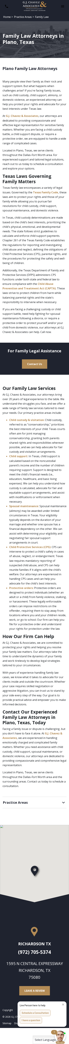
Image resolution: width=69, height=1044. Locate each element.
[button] (62, 6)
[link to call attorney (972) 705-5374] (6, 6)
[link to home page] (35, 6)
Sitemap (7, 1023)
